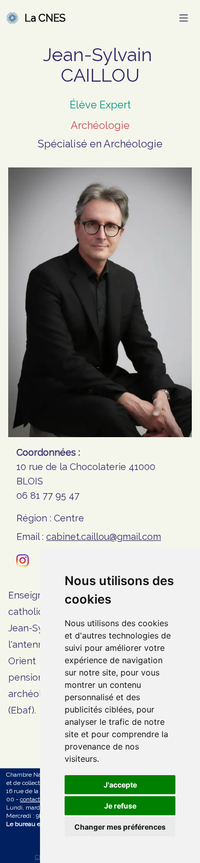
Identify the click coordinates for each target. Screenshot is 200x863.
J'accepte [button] (120, 784)
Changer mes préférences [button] (120, 826)
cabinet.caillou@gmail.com (103, 536)
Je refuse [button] (120, 805)
